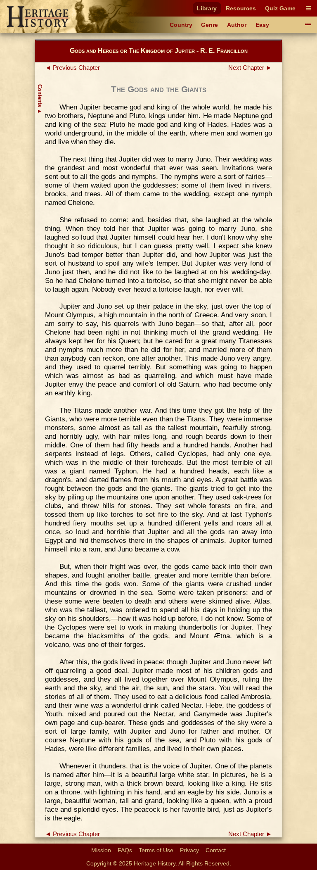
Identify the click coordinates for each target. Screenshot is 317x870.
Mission (101, 850)
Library (207, 8)
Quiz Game (280, 8)
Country (181, 24)
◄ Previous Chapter (72, 67)
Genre (209, 24)
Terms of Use (156, 850)
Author (236, 24)
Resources (241, 8)
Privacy (189, 850)
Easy (262, 24)
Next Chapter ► (250, 67)
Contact (216, 850)
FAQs (125, 850)
